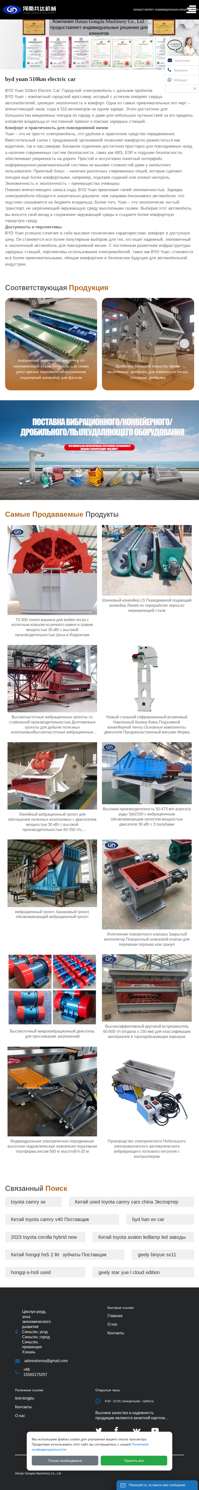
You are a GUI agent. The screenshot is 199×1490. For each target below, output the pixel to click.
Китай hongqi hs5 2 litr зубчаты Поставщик (59, 1254)
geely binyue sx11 (157, 1254)
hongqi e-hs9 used (31, 1272)
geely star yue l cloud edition (129, 1272)
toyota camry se (28, 1201)
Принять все (134, 1461)
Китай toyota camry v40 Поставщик (50, 1219)
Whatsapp (180, 80)
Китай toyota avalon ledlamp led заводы (142, 1237)
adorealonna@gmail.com (46, 1361)
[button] (184, 343)
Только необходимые (65, 1461)
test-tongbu (24, 1398)
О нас (20, 1416)
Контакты (23, 1407)
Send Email (182, 60)
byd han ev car (148, 1219)
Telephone (181, 70)
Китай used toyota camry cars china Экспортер (126, 1201)
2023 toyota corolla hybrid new (44, 1237)
